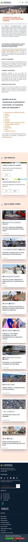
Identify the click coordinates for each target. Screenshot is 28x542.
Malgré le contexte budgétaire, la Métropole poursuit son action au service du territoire (13, 308)
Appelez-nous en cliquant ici (5, 508)
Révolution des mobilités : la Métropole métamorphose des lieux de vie (13, 443)
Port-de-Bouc (8, 127)
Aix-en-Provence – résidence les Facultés (14, 112)
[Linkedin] (10, 478)
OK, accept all (10, 538)
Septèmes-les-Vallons (10, 131)
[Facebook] (1, 478)
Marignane (7, 121)
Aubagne (7, 114)
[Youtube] (13, 478)
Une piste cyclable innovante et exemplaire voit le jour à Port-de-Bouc (13, 281)
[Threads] (17, 478)
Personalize (14, 540)
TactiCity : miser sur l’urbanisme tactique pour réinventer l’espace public (13, 229)
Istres (6, 117)
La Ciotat (7, 119)
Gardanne (7, 115)
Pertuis (7, 129)
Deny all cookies (20, 538)
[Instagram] (7, 478)
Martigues (7, 126)
